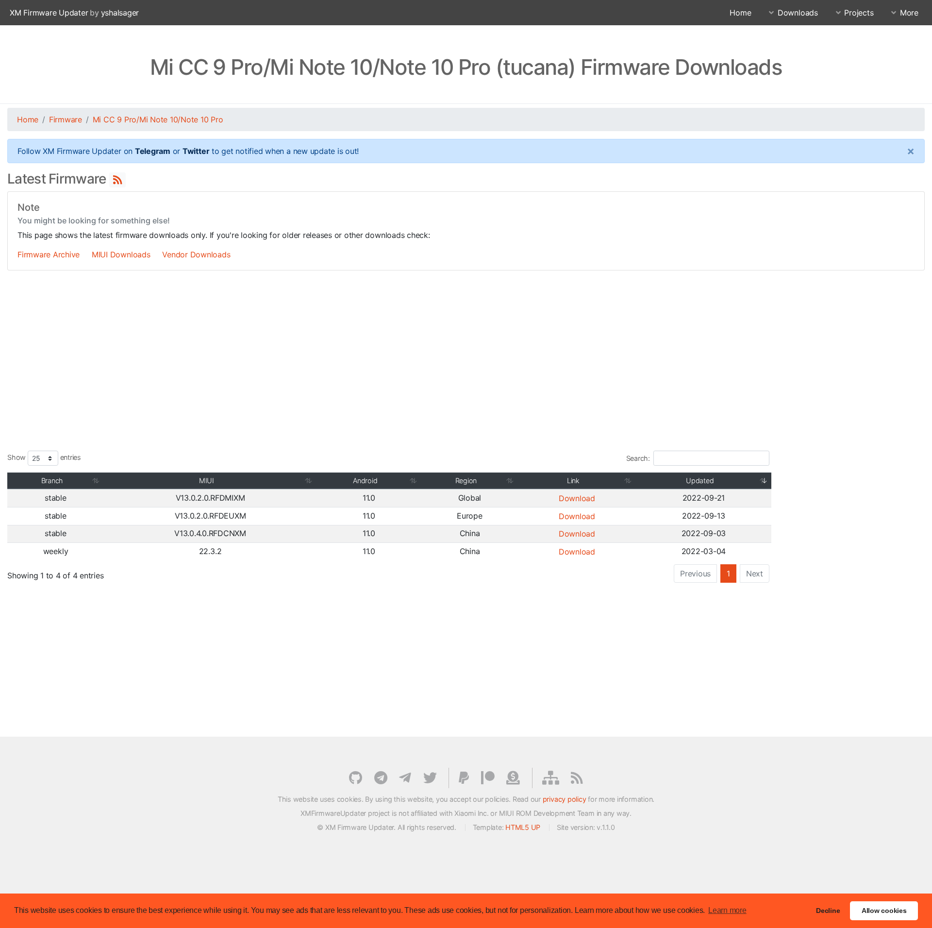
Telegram (152, 151)
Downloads (798, 12)
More (909, 12)
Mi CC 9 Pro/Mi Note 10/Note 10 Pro (158, 119)
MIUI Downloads (121, 254)
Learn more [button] (727, 910)
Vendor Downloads (196, 254)
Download (577, 498)
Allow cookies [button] (884, 910)
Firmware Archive (48, 254)
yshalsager (120, 12)
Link (573, 480)
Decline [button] (828, 910)
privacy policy (564, 799)
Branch (52, 480)
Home (740, 12)
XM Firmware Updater (49, 12)
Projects (858, 12)
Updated (700, 480)
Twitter (196, 151)
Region (466, 480)
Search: (638, 458)
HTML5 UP (522, 827)
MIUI (206, 480)
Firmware (65, 119)
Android (365, 480)
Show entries (44, 458)
